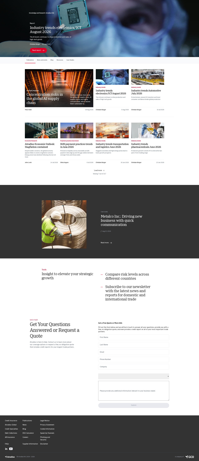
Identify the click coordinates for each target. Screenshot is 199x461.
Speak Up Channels (47, 433)
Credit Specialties (11, 429)
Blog (52, 60)
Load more (98, 170)
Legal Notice (44, 421)
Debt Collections (11, 433)
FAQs (7, 444)
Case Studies (70, 60)
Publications (30, 60)
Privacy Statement (47, 425)
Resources (60, 60)
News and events (42, 60)
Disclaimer (44, 444)
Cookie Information (47, 429)
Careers (25, 437)
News (25, 425)
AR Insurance (10, 437)
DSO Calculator (28, 433)
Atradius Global (10, 425)
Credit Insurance (11, 421)
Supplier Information (30, 444)
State (100, 372)
